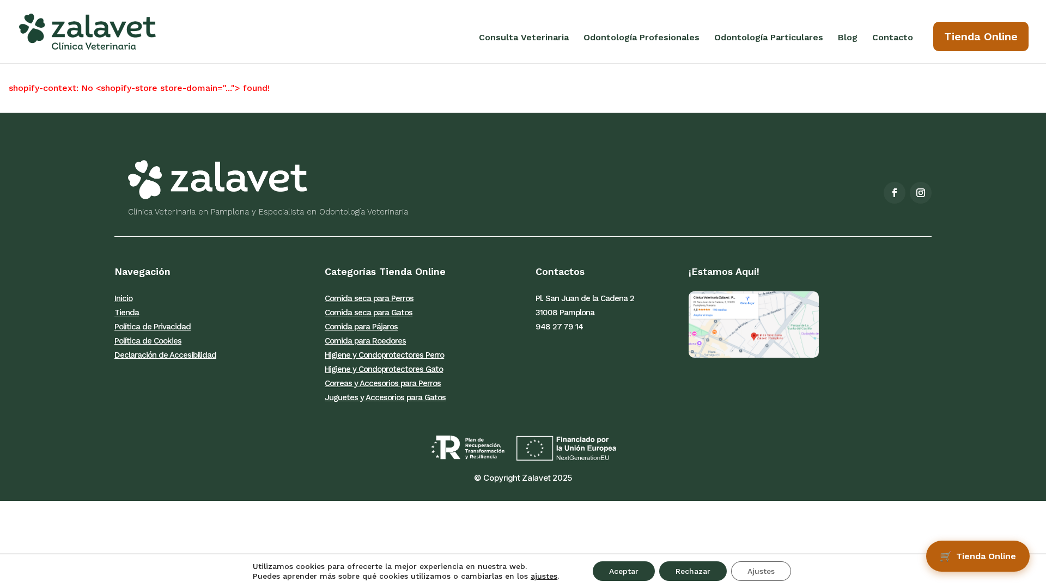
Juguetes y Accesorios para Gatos (385, 397)
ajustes (544, 576)
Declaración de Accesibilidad (165, 355)
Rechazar (693, 571)
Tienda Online (981, 36)
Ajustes (761, 571)
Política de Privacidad (152, 327)
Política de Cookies (147, 341)
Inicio (123, 298)
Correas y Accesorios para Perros (383, 383)
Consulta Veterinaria (524, 38)
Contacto (892, 38)
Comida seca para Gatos (368, 312)
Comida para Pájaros (361, 327)
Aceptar (623, 571)
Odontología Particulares (768, 38)
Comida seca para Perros (369, 298)
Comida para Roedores (365, 341)
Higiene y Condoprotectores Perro (384, 355)
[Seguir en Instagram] (921, 193)
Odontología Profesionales (641, 38)
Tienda (126, 312)
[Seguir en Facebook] (894, 193)
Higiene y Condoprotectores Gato (384, 369)
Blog (848, 38)
